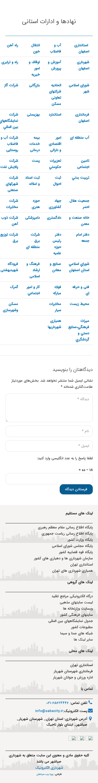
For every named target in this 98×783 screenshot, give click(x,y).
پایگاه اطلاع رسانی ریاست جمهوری (67, 533)
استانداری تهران (81, 665)
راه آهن (12, 45)
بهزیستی (33, 114)
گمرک (14, 287)
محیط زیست (79, 304)
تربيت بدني (80, 178)
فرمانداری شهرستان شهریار (73, 671)
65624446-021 (57, 703)
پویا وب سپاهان (45, 774)
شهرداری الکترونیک (49, 768)
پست (36, 161)
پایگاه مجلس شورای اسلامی (72, 546)
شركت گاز (11, 85)
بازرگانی (34, 85)
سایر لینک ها (83, 639)
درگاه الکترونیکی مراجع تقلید (72, 596)
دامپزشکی (32, 218)
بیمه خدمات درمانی (34, 144)
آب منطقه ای (79, 138)
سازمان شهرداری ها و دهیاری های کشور (63, 558)
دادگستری (54, 218)
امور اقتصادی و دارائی (55, 144)
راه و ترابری (9, 62)
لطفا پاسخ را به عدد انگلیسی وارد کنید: (65, 458)
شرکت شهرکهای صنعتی (12, 184)
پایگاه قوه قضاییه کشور (76, 552)
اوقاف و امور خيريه (34, 68)
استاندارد (55, 114)
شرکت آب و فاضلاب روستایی (9, 144)
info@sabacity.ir (49, 711)
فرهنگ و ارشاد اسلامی (33, 270)
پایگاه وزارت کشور (80, 540)
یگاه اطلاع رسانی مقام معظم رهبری (64, 527)
